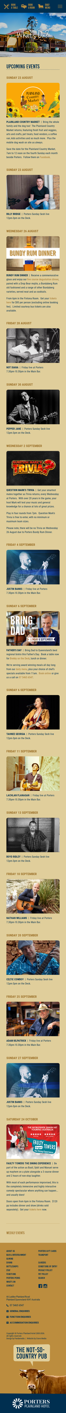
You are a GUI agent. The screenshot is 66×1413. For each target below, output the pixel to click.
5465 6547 (18, 1305)
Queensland (20, 1299)
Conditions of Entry (47, 1266)
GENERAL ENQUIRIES (20, 1311)
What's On (10, 1281)
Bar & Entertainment (16, 1254)
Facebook (45, 157)
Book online (45, 673)
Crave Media (41, 1338)
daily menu (21, 669)
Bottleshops (12, 1266)
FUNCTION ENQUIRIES (20, 1316)
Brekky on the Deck (20, 658)
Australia (36, 1299)
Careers (42, 1262)
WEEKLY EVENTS (15, 1233)
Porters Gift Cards (47, 1251)
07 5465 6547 (26, 677)
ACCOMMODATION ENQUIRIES (24, 1322)
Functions (11, 1274)
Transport (43, 1254)
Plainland (10, 1299)
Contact (10, 1285)
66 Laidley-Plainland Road (18, 1296)
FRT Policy (43, 1274)
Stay (8, 1270)
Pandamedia (20, 1338)
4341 (29, 1299)
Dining (9, 1262)
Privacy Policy (45, 1270)
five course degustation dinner (42, 279)
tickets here (35, 1209)
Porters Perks (13, 1278)
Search (41, 1278)
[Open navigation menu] (60, 6)
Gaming (9, 1258)
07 (11, 1305)
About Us (10, 1251)
